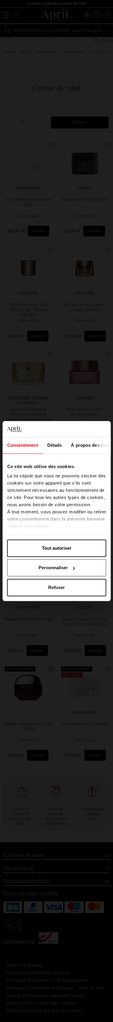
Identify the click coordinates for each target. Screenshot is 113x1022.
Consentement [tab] (22, 445)
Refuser (56, 587)
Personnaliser (53, 567)
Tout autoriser (56, 548)
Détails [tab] (54, 445)
